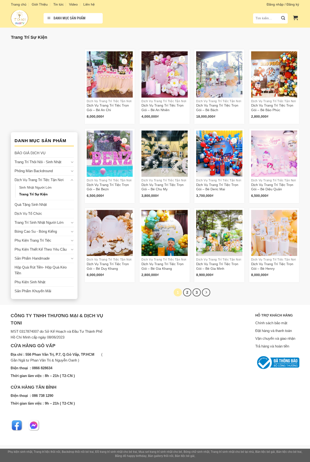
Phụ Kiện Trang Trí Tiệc (33, 240)
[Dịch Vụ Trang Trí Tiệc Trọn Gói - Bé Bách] (219, 74)
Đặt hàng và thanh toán (273, 331)
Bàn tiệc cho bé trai (289, 452)
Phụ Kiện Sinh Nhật (30, 282)
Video (73, 4)
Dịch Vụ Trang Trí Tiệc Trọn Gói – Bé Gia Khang (162, 266)
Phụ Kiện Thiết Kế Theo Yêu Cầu (41, 249)
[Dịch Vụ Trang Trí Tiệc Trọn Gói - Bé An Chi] (110, 74)
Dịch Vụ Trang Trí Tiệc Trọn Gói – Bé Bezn (108, 187)
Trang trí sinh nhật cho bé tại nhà (232, 452)
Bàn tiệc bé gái (265, 452)
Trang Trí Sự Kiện (33, 194)
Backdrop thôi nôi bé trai (78, 452)
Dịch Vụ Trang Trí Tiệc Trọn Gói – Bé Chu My (162, 187)
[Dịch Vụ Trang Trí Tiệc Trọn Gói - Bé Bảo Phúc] (274, 74)
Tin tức (58, 4)
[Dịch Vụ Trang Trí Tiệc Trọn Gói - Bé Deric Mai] (219, 154)
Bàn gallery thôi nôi (160, 456)
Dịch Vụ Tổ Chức (28, 213)
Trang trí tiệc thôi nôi (47, 452)
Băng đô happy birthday (131, 456)
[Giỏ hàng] (295, 18)
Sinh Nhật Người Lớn (35, 187)
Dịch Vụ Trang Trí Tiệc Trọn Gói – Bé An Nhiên (162, 107)
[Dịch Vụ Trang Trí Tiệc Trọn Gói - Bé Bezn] (110, 154)
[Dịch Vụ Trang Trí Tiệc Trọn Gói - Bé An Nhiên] (164, 74)
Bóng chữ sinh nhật (196, 452)
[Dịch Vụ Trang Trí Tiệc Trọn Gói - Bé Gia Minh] (219, 233)
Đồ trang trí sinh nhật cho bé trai (116, 452)
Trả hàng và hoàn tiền (272, 346)
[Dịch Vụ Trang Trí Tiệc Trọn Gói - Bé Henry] (274, 233)
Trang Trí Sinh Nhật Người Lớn (39, 222)
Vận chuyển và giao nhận (275, 338)
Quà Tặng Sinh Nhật (31, 204)
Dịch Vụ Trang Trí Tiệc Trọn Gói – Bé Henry (272, 266)
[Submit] (283, 18)
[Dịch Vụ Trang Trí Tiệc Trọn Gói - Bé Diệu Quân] (274, 154)
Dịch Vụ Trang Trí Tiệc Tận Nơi (39, 180)
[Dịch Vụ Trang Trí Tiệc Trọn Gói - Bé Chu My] (164, 154)
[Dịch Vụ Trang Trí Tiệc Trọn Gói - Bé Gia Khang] (164, 233)
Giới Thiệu (40, 4)
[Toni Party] (23, 18)
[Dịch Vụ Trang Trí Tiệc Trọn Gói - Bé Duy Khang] (110, 233)
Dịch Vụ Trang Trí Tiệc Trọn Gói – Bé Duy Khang (108, 266)
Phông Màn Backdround (34, 171)
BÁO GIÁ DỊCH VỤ (30, 153)
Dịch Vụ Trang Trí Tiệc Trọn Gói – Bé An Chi (108, 107)
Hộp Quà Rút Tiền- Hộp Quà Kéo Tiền (41, 270)
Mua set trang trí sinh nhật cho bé (160, 452)
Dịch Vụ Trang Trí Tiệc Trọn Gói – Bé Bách (217, 107)
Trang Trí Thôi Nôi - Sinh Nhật (38, 162)
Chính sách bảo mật (271, 323)
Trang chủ (18, 4)
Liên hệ (89, 4)
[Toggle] (72, 162)
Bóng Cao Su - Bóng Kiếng (36, 231)
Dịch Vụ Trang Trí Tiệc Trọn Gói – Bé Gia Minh (217, 266)
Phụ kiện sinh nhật (20, 452)
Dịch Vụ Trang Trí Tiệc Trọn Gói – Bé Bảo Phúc (272, 107)
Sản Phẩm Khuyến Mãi (33, 291)
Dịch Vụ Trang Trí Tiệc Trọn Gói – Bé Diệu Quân (272, 187)
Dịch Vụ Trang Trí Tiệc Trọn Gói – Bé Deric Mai (217, 187)
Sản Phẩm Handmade (32, 258)
